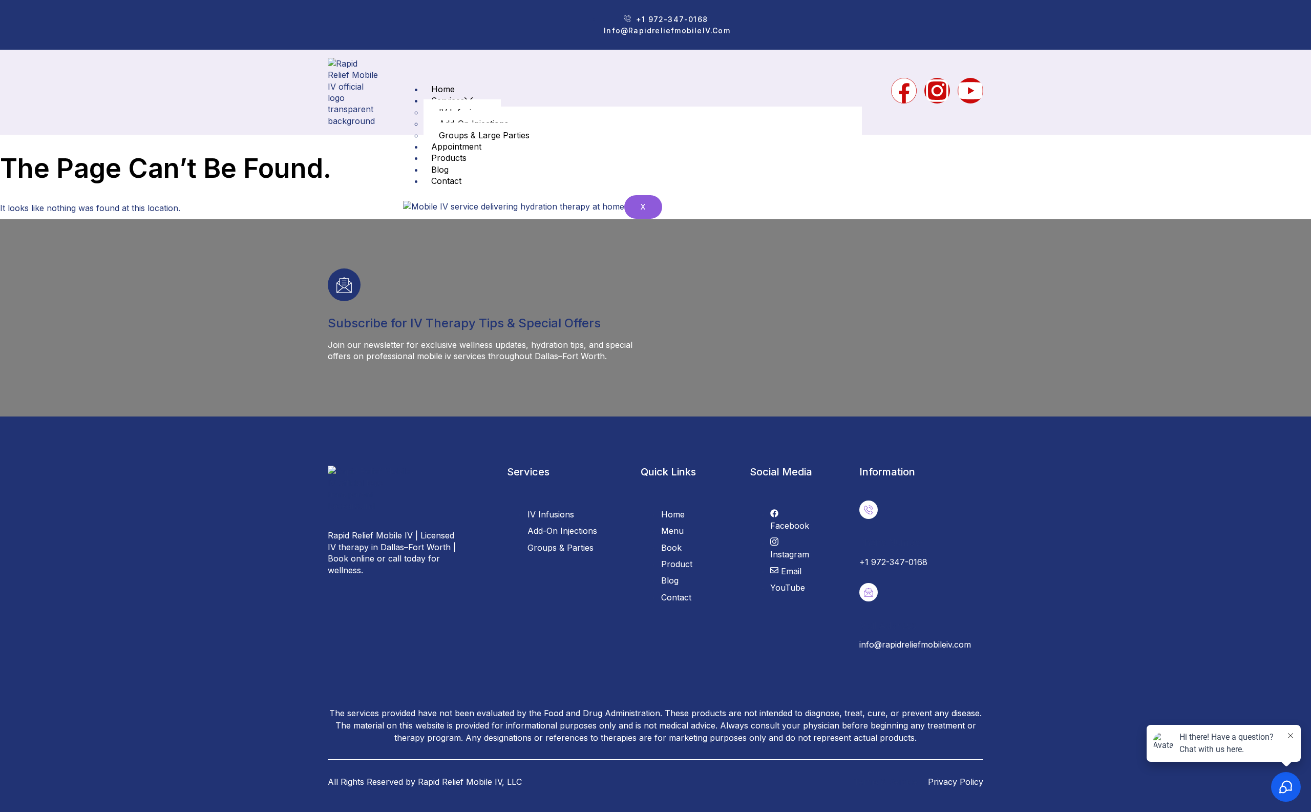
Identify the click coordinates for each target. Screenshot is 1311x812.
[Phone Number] (868, 510)
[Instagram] (937, 90)
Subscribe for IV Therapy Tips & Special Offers (464, 323)
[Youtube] (970, 90)
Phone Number (891, 542)
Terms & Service (886, 782)
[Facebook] (904, 90)
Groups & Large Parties (484, 135)
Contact (446, 181)
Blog (440, 169)
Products (449, 158)
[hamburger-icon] (845, 92)
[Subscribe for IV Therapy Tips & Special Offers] (344, 284)
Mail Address (888, 625)
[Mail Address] (868, 592)
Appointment (456, 146)
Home (443, 89)
